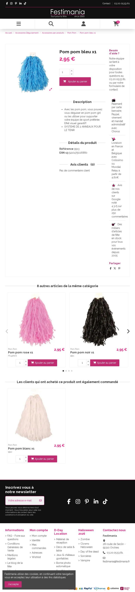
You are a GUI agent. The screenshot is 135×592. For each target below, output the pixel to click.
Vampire (85, 560)
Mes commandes (39, 546)
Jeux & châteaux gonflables (65, 557)
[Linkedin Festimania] (20, 3)
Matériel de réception (62, 541)
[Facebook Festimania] (7, 3)
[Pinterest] (119, 268)
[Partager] (110, 268)
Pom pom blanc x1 (21, 448)
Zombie (85, 539)
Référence (66, 148)
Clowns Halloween (87, 545)
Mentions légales (12, 557)
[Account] (84, 24)
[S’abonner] (40, 500)
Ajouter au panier (77, 81)
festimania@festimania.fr (116, 561)
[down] (71, 73)
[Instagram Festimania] (11, 3)
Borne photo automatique (63, 564)
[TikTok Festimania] (25, 3)
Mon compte (39, 535)
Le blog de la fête (15, 564)
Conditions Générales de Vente (15, 547)
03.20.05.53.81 (122, 3)
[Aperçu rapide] (62, 298)
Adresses (37, 552)
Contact (106, 3)
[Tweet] (115, 268)
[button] (63, 371)
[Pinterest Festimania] (16, 3)
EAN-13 (63, 152)
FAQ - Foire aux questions (16, 537)
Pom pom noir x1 (82, 352)
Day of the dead (90, 551)
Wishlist (36, 557)
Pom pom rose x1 (20, 352)
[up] (71, 70)
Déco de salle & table (65, 549)
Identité (36, 540)
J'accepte (13, 584)
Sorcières (86, 556)
